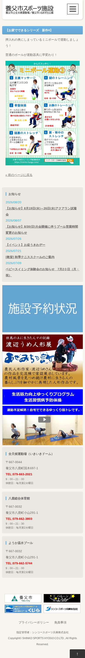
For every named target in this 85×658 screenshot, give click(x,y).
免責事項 (60, 622)
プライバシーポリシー (34, 622)
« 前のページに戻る (18, 175)
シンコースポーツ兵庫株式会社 (50, 632)
